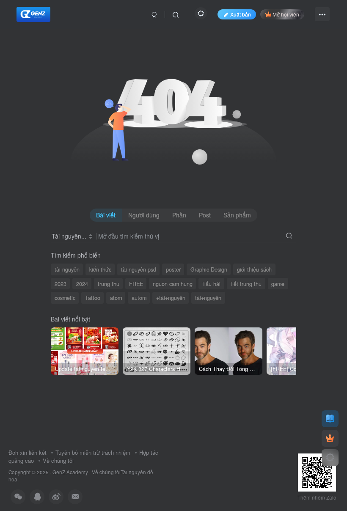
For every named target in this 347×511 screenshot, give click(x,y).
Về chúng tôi (58, 460)
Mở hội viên (286, 14)
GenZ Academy (70, 472)
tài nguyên (67, 269)
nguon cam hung (173, 284)
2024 (82, 284)
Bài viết (106, 215)
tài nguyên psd (138, 269)
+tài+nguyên (170, 298)
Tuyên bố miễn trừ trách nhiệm (92, 452)
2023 (60, 284)
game (277, 284)
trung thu (108, 284)
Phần (179, 215)
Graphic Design (208, 269)
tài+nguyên (208, 298)
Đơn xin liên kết (27, 452)
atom (116, 298)
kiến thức (100, 269)
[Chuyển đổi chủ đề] (330, 457)
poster (173, 269)
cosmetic (65, 298)
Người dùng (144, 215)
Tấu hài (211, 284)
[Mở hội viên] (330, 438)
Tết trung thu (246, 284)
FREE (136, 284)
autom (139, 298)
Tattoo (92, 298)
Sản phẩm (237, 215)
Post (205, 215)
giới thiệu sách (254, 269)
